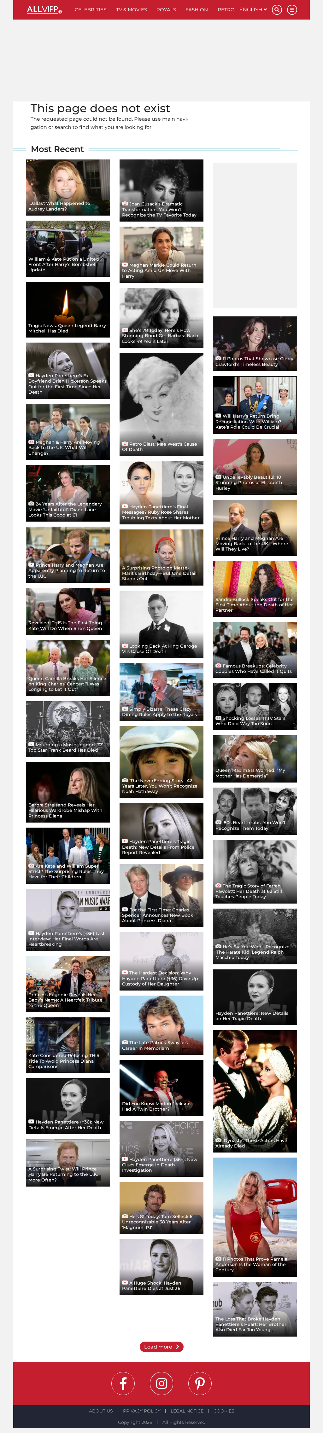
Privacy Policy (142, 1411)
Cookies (224, 1411)
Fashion (196, 10)
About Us (101, 1411)
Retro (226, 10)
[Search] (277, 10)
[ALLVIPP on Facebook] (123, 1383)
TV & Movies (131, 10)
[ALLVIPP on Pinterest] (200, 1383)
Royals (166, 10)
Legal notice (187, 1411)
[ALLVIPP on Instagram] (161, 1383)
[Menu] (292, 10)
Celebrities (90, 10)
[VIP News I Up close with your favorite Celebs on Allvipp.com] (48, 9)
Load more (158, 1347)
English (251, 10)
